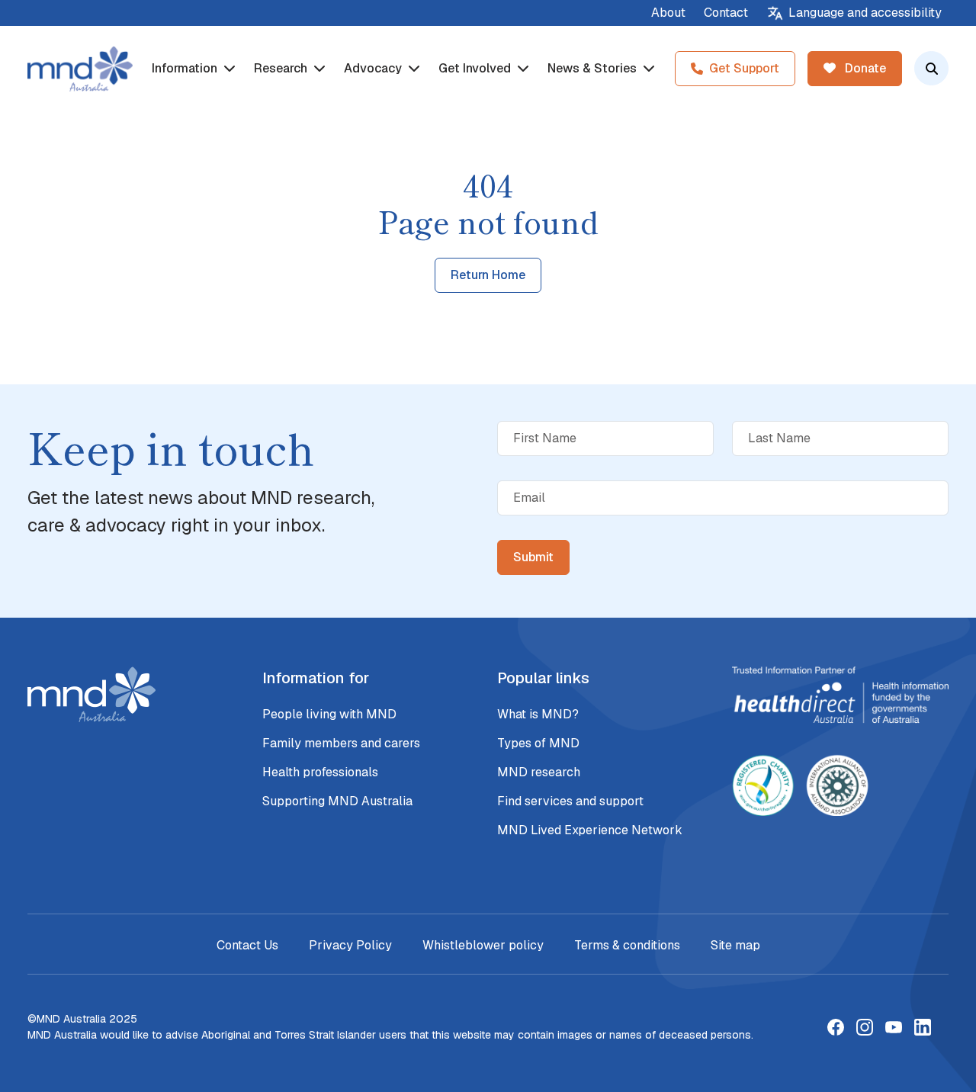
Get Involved (476, 68)
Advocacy (374, 68)
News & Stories (593, 68)
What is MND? (538, 714)
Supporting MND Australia (337, 801)
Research (282, 68)
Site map (735, 945)
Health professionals (320, 772)
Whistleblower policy (483, 945)
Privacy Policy (350, 945)
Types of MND (538, 743)
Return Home (488, 275)
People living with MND (329, 714)
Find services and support (570, 801)
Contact (726, 13)
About (668, 13)
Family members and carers (341, 743)
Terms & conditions (627, 945)
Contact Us (247, 945)
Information (186, 68)
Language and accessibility (865, 13)
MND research (538, 772)
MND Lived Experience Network (589, 830)
